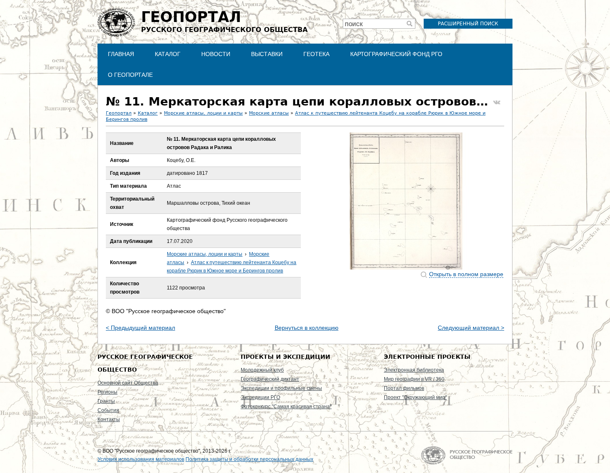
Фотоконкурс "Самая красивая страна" (286, 406)
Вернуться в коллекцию (307, 327)
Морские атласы (269, 113)
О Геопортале (130, 74)
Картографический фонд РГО (396, 54)
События (108, 410)
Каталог (168, 54)
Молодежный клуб (262, 370)
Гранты (106, 401)
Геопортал (119, 113)
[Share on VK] (496, 102)
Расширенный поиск (468, 24)
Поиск (354, 24)
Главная (121, 54)
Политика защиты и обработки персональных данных (249, 459)
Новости (215, 54)
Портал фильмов (404, 388)
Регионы (107, 392)
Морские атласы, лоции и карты (203, 113)
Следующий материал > (471, 327)
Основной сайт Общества (128, 383)
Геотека (316, 54)
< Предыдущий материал (140, 327)
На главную (466, 455)
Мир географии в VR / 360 (414, 379)
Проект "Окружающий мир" (415, 397)
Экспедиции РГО (260, 397)
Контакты (109, 419)
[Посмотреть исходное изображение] (406, 201)
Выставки (267, 54)
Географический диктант (270, 379)
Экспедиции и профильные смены (281, 388)
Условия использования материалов (141, 459)
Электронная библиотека (414, 370)
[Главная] (116, 22)
